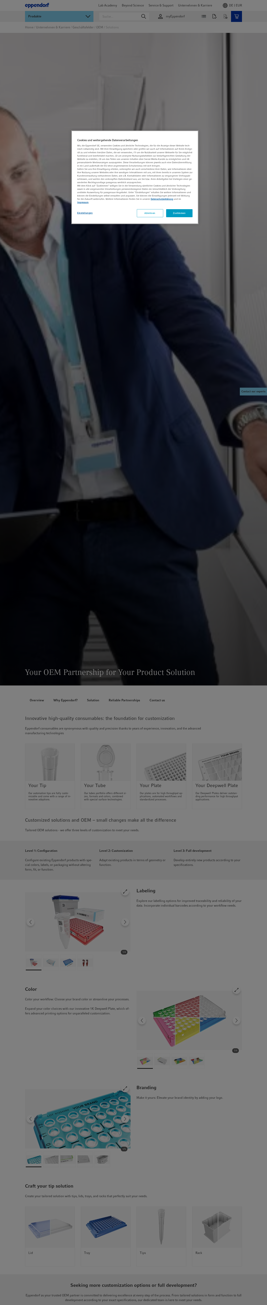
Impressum (83, 202)
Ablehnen (149, 213)
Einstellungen (85, 213)
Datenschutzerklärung (162, 199)
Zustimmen (179, 213)
